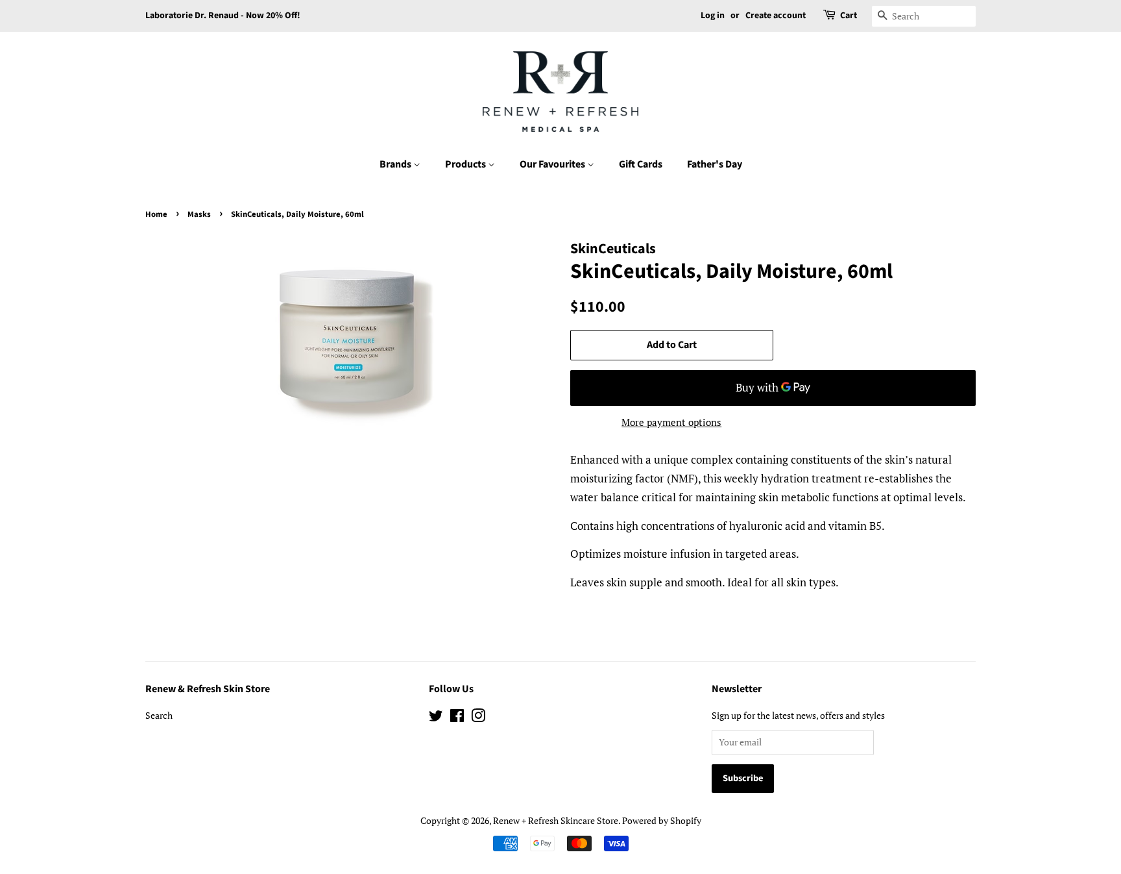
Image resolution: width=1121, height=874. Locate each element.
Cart (848, 15)
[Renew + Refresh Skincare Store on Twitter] (436, 718)
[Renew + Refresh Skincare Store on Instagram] (478, 718)
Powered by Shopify (661, 820)
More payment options (671, 422)
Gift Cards (640, 164)
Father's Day (714, 164)
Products (466, 164)
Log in (713, 15)
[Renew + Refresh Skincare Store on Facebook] (457, 718)
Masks (199, 214)
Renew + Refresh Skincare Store (555, 820)
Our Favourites (553, 164)
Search (159, 715)
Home (156, 214)
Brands (396, 164)
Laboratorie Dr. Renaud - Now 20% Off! (222, 15)
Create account (775, 15)
